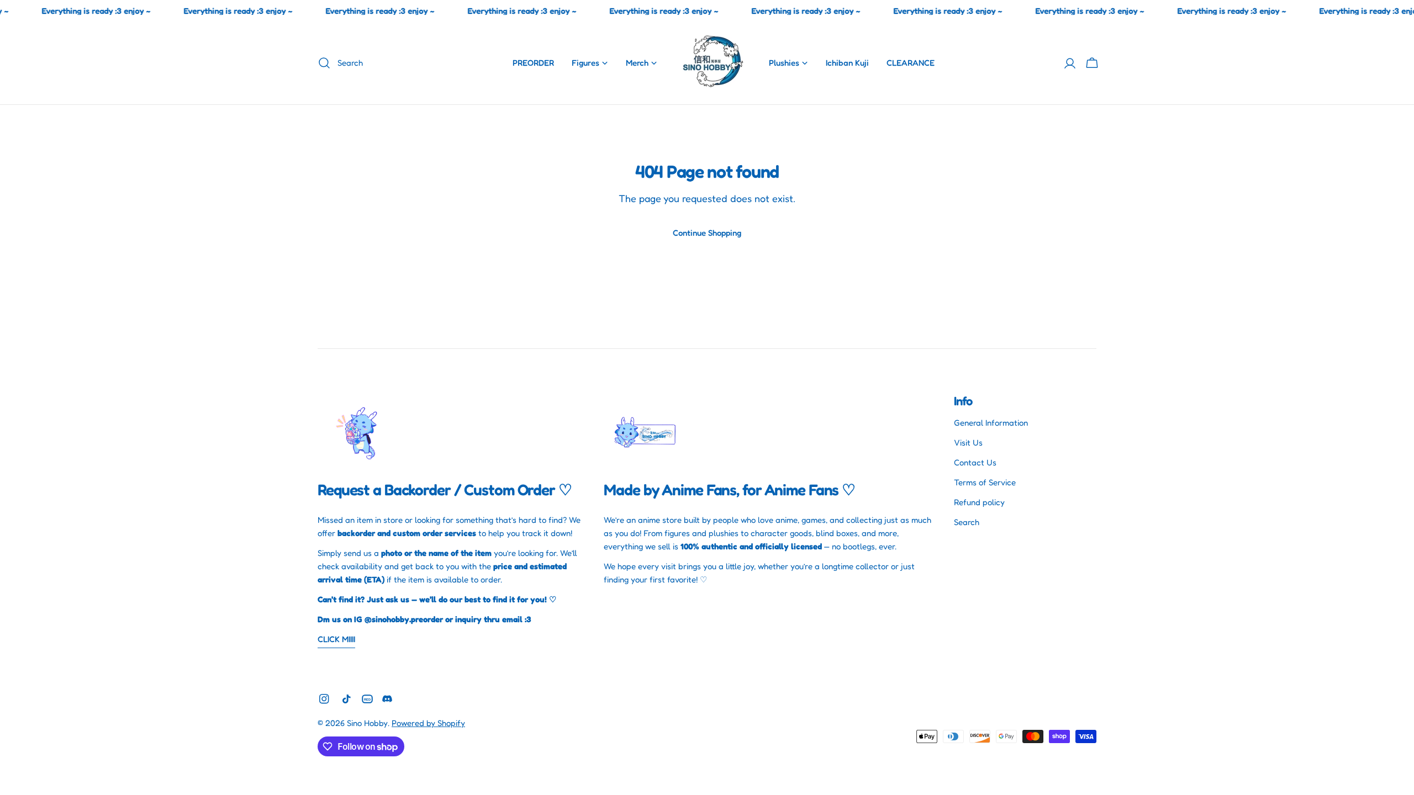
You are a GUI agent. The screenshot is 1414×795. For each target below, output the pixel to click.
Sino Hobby (367, 723)
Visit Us (968, 442)
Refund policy (979, 502)
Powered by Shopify (428, 723)
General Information (991, 422)
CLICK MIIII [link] (336, 639)
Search (966, 522)
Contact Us (975, 462)
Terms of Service (985, 482)
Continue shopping (707, 232)
